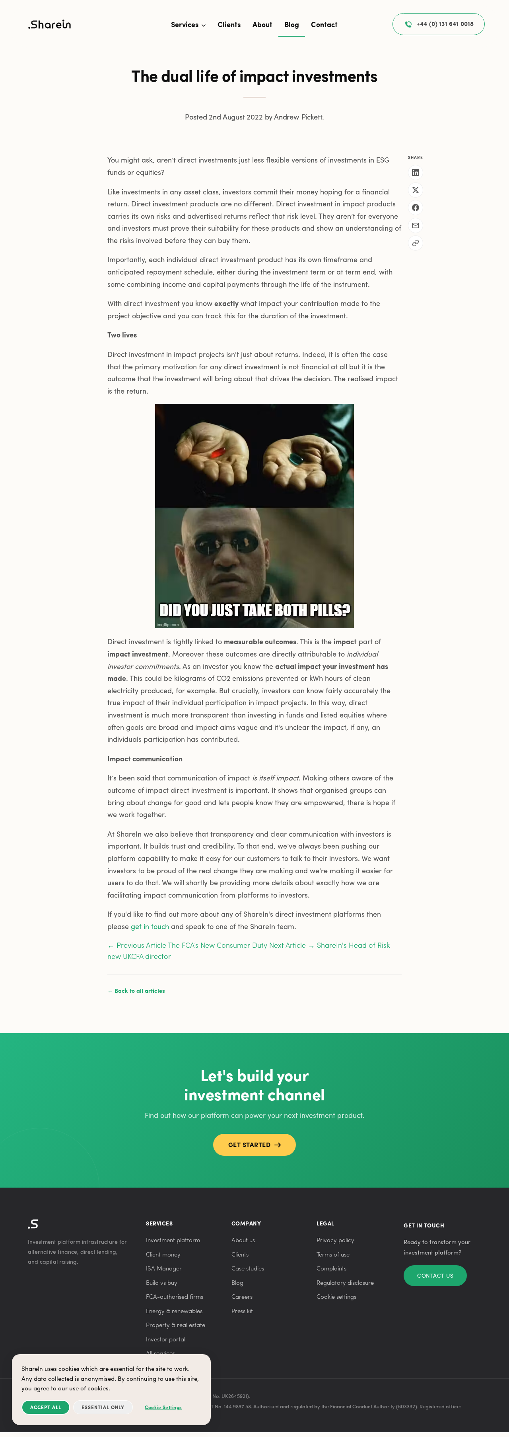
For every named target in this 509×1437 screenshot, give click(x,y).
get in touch (150, 926)
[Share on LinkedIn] (415, 172)
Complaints (331, 1268)
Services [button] (185, 24)
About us (243, 1239)
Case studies (247, 1268)
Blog (291, 24)
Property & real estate (175, 1324)
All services (160, 1353)
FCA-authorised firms (174, 1296)
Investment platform (173, 1239)
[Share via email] (415, 225)
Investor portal (165, 1339)
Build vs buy (161, 1282)
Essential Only (103, 1407)
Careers (242, 1296)
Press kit (242, 1310)
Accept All (45, 1407)
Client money (163, 1254)
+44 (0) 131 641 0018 (445, 24)
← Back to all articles (136, 990)
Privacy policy (335, 1239)
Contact (324, 24)
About (262, 24)
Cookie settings (336, 1296)
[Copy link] (415, 243)
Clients (229, 24)
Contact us (435, 1275)
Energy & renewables (174, 1310)
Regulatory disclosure (345, 1282)
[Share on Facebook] (415, 207)
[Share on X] (415, 190)
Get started (249, 1144)
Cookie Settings (163, 1407)
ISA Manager (164, 1268)
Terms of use (333, 1254)
